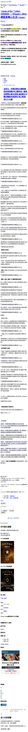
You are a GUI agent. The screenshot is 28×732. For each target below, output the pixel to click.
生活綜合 (12, 76)
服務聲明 (16, 711)
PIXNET (7, 709)
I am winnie (3, 481)
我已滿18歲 (3, 729)
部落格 (5, 80)
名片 (5, 82)
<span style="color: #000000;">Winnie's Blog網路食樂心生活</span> (14, 14)
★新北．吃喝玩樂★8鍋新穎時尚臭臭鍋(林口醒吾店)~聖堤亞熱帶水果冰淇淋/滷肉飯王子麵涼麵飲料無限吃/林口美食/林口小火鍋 (15, 94)
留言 (15, 492)
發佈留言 (3, 512)
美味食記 (12, 496)
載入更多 (3, 503)
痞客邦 (12, 492)
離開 (9, 729)
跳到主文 (3, 21)
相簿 (5, 79)
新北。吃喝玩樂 (14, 498)
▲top (2, 500)
